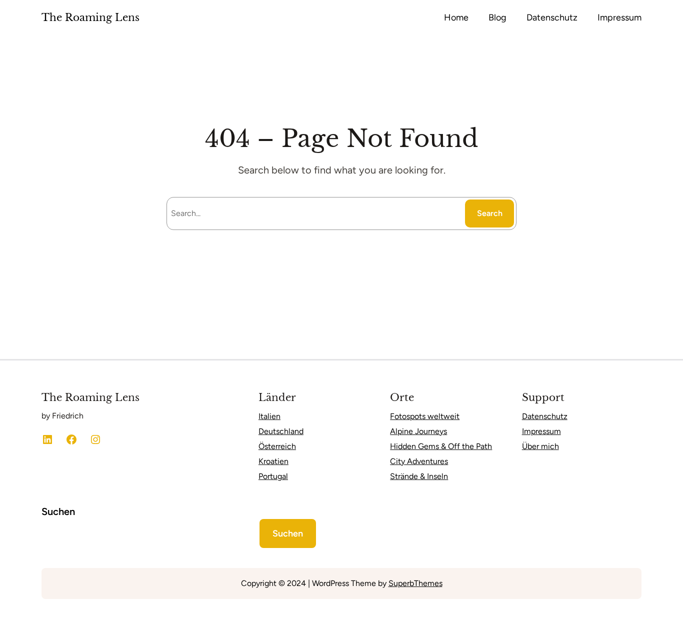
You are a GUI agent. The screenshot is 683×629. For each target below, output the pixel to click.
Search (489, 213)
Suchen (58, 512)
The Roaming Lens (91, 18)
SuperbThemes (415, 583)
